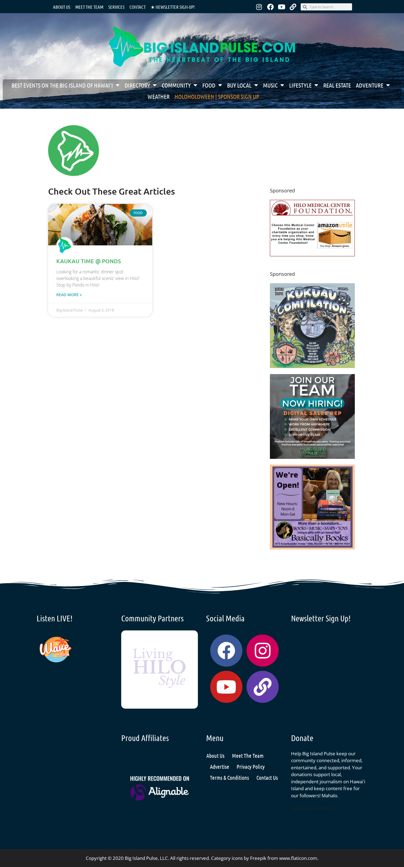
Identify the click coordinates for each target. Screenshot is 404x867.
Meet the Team (89, 7)
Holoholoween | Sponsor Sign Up (217, 96)
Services (116, 7)
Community (176, 85)
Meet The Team (248, 755)
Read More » (69, 294)
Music (270, 85)
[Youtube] (281, 7)
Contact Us (267, 777)
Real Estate (337, 85)
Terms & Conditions (229, 777)
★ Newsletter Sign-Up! (173, 7)
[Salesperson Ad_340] (312, 457)
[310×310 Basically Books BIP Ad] (312, 548)
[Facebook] (270, 7)
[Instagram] (259, 7)
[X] (312, 254)
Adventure (369, 85)
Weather (159, 96)
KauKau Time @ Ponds (88, 261)
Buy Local (239, 85)
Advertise (219, 766)
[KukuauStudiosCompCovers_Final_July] (312, 366)
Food (208, 85)
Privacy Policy (251, 766)
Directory (137, 85)
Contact (137, 7)
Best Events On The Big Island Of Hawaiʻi (62, 85)
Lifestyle (300, 85)
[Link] (293, 7)
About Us (61, 7)
